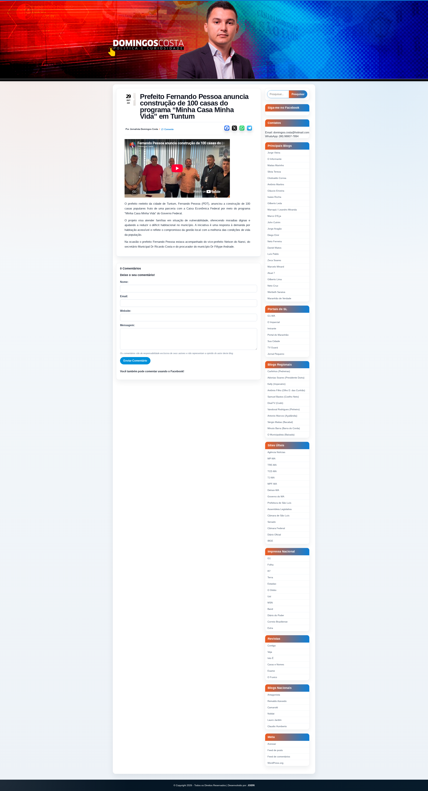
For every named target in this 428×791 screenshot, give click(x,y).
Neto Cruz (273, 285)
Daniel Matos (274, 247)
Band (270, 609)
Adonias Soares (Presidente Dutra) (286, 377)
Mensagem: (127, 325)
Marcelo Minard (276, 266)
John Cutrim (274, 222)
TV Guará (273, 347)
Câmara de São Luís (278, 515)
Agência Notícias (276, 452)
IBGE (270, 540)
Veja (270, 652)
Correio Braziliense (278, 621)
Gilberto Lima (275, 279)
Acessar (272, 744)
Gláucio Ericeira (276, 190)
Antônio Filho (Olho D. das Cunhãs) (286, 390)
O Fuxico (272, 677)
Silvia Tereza (274, 171)
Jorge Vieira (274, 152)
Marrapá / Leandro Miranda (282, 209)
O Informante (275, 159)
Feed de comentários (279, 756)
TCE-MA (272, 471)
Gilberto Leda (275, 203)
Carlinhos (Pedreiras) (279, 371)
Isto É (271, 658)
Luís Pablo (273, 254)
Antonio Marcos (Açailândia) (282, 415)
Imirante (272, 328)
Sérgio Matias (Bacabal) (280, 422)
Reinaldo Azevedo (277, 701)
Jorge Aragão (275, 228)
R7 (269, 571)
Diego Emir (273, 235)
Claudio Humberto (277, 726)
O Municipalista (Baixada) (281, 434)
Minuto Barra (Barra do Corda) (284, 428)
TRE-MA (272, 465)
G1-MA (271, 315)
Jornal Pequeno (276, 354)
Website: (125, 310)
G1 (269, 558)
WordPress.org (275, 763)
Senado (272, 522)
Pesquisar (298, 94)
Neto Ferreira (275, 241)
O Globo (272, 590)
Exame (271, 670)
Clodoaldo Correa (277, 178)
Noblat (271, 713)
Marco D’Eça (274, 216)
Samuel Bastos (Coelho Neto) (283, 396)
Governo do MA (276, 496)
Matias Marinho (276, 165)
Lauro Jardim (275, 720)
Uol (269, 596)
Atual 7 (271, 273)
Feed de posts (275, 750)
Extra (270, 628)
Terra (270, 577)
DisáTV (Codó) (275, 403)
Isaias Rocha (274, 197)
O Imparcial (274, 322)
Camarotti (273, 707)
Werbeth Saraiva (276, 292)
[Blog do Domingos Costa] (214, 40)
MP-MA (271, 458)
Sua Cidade (274, 341)
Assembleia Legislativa (280, 509)
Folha (271, 564)
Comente (169, 129)
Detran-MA (273, 490)
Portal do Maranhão (278, 334)
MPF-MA (272, 483)
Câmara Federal (276, 528)
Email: (124, 296)
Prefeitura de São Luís (279, 502)
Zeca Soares (274, 260)
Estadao (272, 583)
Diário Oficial (274, 534)
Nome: (124, 281)
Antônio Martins (276, 184)
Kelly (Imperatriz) (277, 384)
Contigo (272, 645)
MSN (270, 602)
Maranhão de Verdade (279, 298)
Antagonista (274, 694)
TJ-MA (271, 477)
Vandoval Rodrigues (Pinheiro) (284, 409)
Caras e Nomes (276, 664)
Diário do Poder (276, 615)
